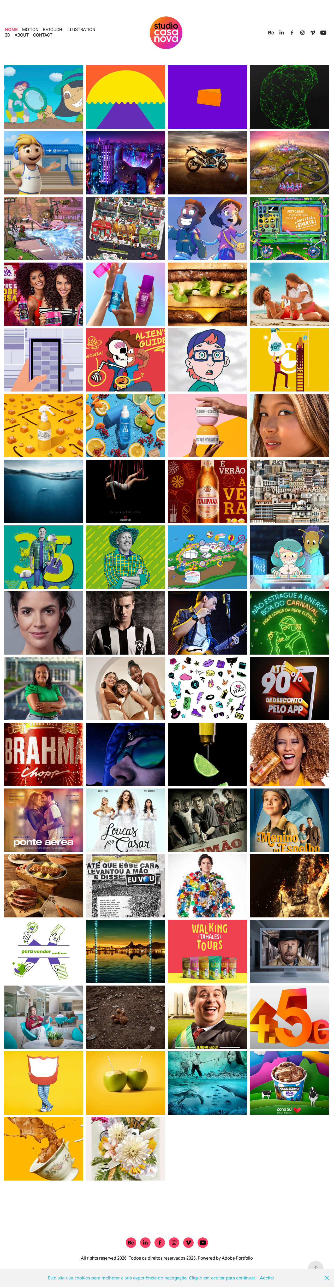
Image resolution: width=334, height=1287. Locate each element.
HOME (11, 29)
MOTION (30, 29)
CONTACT (42, 35)
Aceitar (267, 1277)
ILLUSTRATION (81, 29)
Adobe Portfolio (237, 1258)
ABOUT (22, 35)
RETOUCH (52, 29)
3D (7, 35)
